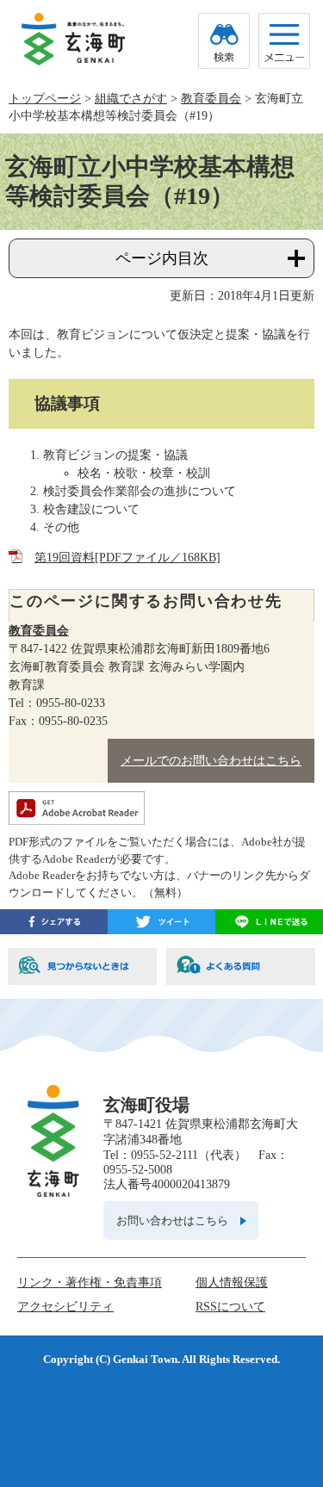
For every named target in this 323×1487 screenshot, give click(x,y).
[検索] (224, 41)
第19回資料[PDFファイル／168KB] (127, 557)
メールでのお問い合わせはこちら (211, 760)
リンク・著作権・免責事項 (89, 1282)
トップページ (45, 98)
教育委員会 (211, 98)
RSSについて (230, 1306)
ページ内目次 (161, 258)
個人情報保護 (232, 1282)
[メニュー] (284, 41)
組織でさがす (131, 98)
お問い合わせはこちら (172, 1220)
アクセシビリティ (65, 1306)
